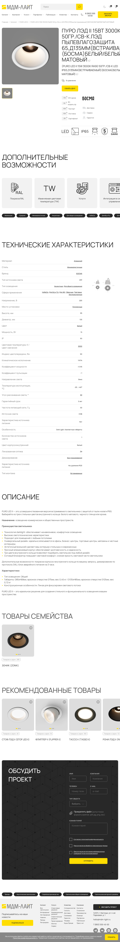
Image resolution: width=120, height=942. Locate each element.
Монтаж (54, 924)
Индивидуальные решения (57, 913)
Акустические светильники (26, 894)
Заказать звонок (108, 14)
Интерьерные (44, 912)
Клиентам (63, 15)
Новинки (43, 917)
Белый (79, 326)
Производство (81, 913)
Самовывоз (68, 916)
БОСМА (79, 273)
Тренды (7, 894)
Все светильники (44, 909)
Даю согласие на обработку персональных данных (90, 846)
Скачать (67, 911)
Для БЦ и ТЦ (106, 215)
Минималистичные (38, 215)
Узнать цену (70, 88)
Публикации (50, 15)
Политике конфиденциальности (25, 938)
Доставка (90, 108)
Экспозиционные (75, 294)
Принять (111, 937)
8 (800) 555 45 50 (90, 14)
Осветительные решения (56, 917)
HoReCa (92, 215)
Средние (22, 215)
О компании (81, 911)
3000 (80, 346)
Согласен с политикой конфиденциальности (89, 839)
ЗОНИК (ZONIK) (10, 665)
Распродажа (44, 922)
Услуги (26, 15)
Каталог (5, 15)
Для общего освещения (74, 215)
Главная (5, 22)
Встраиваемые (76, 473)
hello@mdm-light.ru (102, 919)
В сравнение (71, 80)
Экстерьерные (45, 915)
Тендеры (67, 921)
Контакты (74, 15)
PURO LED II (23, 22)
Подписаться (17, 923)
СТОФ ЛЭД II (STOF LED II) (16, 739)
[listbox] (77, 804)
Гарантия (90, 118)
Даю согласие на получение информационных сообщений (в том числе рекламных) (89, 852)
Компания (16, 15)
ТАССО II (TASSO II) (79, 739)
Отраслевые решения (55, 909)
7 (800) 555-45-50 (101, 924)
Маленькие (8, 215)
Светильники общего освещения (77, 894)
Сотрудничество (69, 908)
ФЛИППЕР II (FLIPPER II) (48, 739)
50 (81, 395)
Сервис (90, 113)
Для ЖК (62, 292)
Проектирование (57, 921)
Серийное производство (50, 894)
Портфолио (37, 15)
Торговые (78, 292)
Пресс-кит (80, 923)
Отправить (88, 861)
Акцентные (56, 215)
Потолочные (77, 307)
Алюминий (78, 261)
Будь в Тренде (68, 923)
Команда (80, 916)
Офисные (69, 292)
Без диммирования (74, 458)
